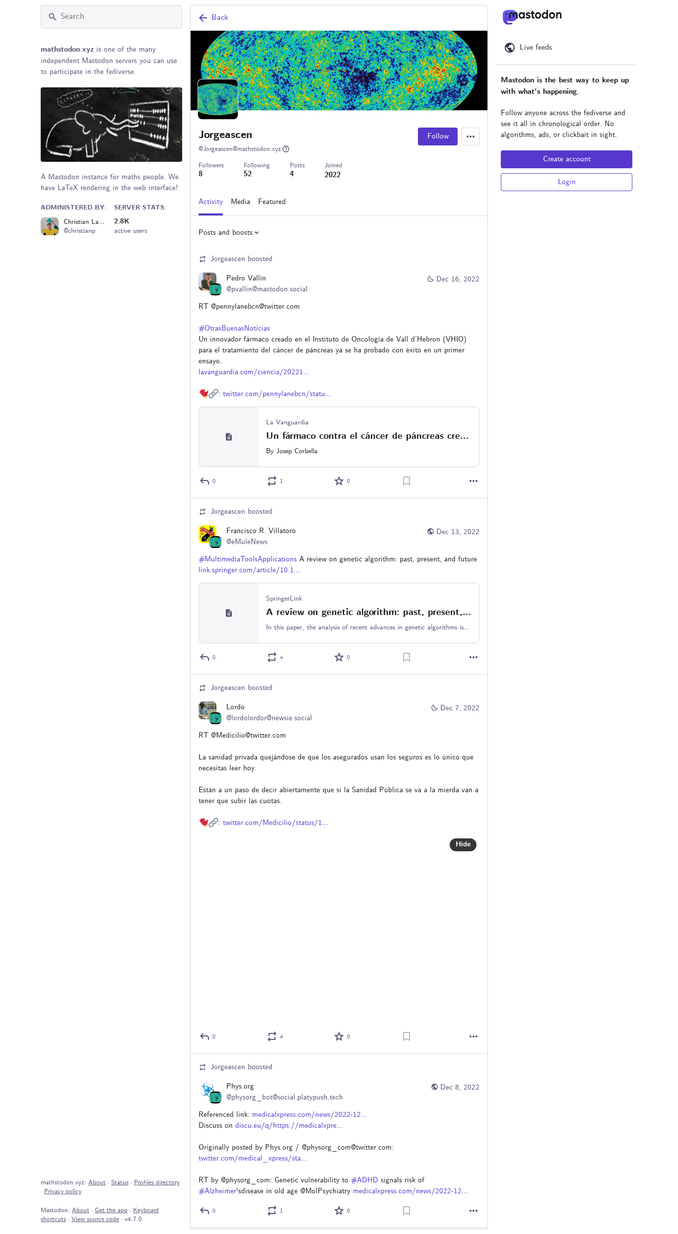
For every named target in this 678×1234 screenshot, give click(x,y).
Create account (567, 159)
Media (240, 202)
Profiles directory (157, 1182)
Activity (211, 202)
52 (248, 174)
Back (219, 17)
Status (120, 1182)
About (97, 1182)
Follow (438, 136)
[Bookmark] (406, 481)
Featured (272, 202)
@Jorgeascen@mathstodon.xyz (240, 149)
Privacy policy (62, 1191)
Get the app (111, 1210)
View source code (95, 1219)
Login (567, 182)
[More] (473, 481)
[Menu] (470, 136)
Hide (463, 844)
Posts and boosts (226, 233)
